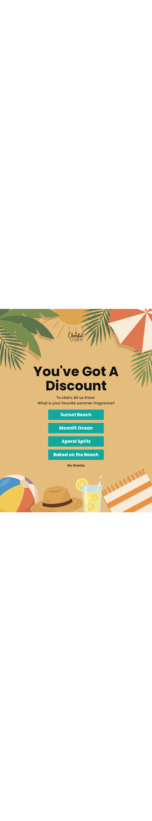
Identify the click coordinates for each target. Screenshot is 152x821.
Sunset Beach (76, 415)
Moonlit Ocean (76, 428)
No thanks (76, 465)
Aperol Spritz (76, 441)
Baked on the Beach (76, 455)
